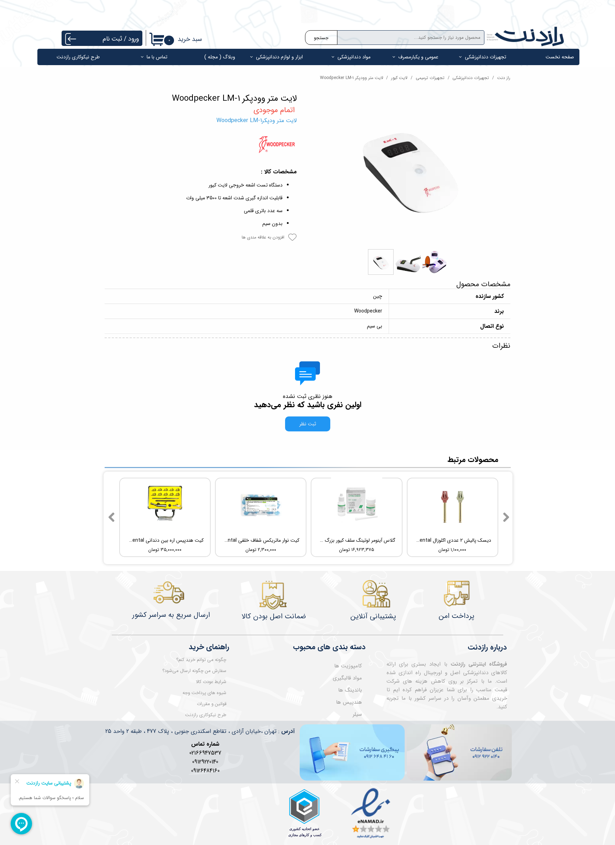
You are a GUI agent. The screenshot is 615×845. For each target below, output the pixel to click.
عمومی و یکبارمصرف (418, 57)
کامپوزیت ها (348, 666)
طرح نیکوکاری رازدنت (78, 57)
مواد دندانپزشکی (353, 57)
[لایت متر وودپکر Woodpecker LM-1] (409, 170)
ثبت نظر (307, 424)
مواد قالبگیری (347, 678)
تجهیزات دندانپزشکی (485, 57)
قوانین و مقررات (211, 704)
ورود (133, 39)
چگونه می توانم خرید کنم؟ (201, 659)
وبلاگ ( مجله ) (219, 57)
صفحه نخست (560, 57)
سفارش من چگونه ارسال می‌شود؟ (194, 671)
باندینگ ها (350, 690)
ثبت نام (112, 39)
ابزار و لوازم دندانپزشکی (279, 57)
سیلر (357, 714)
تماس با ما (157, 57)
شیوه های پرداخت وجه (204, 693)
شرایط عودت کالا (211, 682)
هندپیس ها (349, 702)
